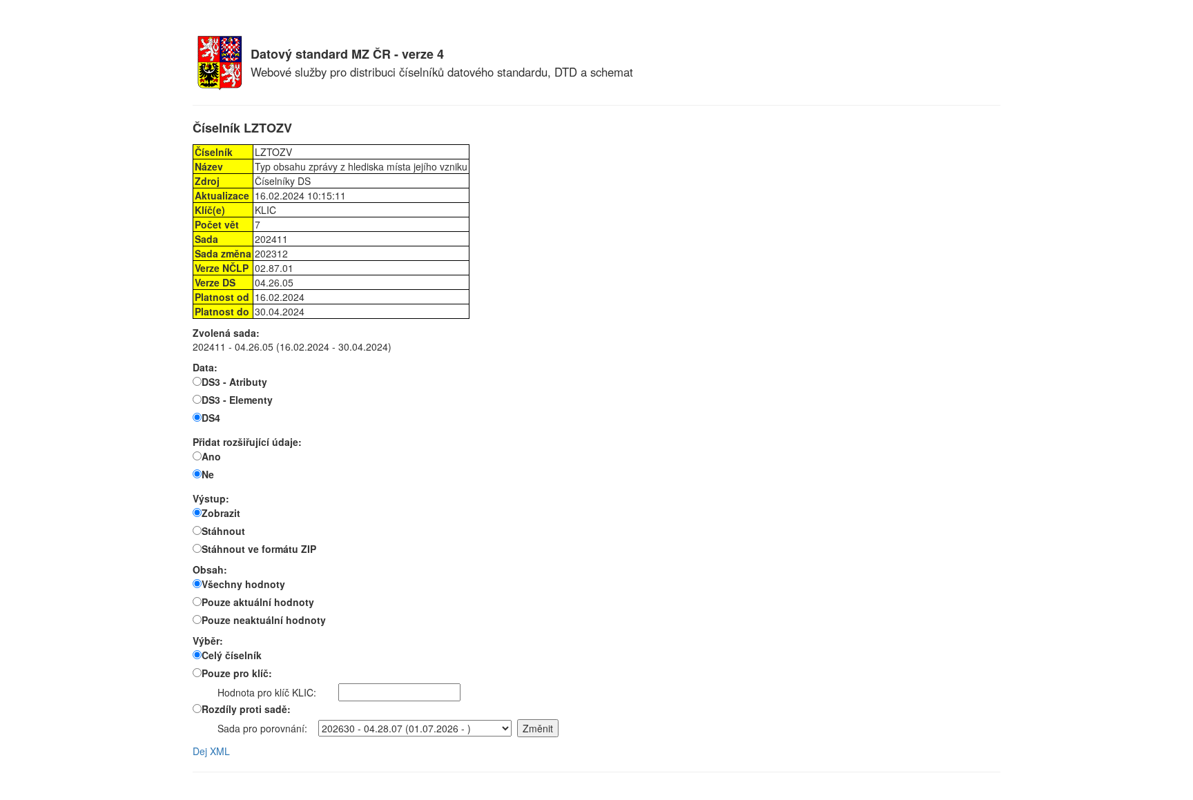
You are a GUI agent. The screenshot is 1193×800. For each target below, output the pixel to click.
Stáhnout (223, 531)
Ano (211, 456)
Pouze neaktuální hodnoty (264, 620)
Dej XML (211, 751)
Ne (208, 474)
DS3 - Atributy (234, 382)
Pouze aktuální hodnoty (258, 602)
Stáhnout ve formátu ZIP (259, 549)
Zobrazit (221, 513)
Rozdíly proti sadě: (246, 709)
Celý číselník (232, 655)
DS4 (211, 418)
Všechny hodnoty (243, 584)
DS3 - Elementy (237, 400)
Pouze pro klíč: (237, 673)
